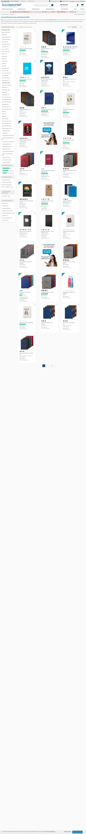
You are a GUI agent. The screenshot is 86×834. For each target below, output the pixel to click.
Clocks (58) (4, 65)
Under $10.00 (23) (6, 179)
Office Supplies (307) (6, 89)
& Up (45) (12, 170)
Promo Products (50, 9)
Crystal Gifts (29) (5, 75)
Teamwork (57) (6, 220)
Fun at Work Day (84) (6, 159)
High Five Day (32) (6, 157)
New (75, 9)
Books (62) (4, 58)
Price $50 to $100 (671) (6, 125)
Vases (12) (4, 113)
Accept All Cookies (77, 832)
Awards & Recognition (7, 9)
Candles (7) (4, 63)
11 (51, 365)
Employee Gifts (35, 9)
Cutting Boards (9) (5, 68)
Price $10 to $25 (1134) (6, 121)
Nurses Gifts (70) (5, 49)
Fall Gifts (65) (5, 133)
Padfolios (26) (4, 92)
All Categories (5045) (5, 29)
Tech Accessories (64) (6, 106)
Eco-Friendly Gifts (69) (6, 73)
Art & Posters (64, 9)
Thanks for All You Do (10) (8, 210)
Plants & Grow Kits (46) (6, 101)
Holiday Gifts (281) (6, 130)
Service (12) (5, 215)
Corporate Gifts (22, 9)
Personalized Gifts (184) (6, 99)
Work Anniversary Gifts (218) (8, 141)
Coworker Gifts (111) (6, 44)
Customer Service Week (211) (8, 135)
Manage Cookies (67, 831)
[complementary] (43, 12)
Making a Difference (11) (7, 217)
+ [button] (1, 27)
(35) (11, 168)
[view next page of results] (54, 365)
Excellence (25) (6, 205)
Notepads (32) (4, 87)
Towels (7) (4, 111)
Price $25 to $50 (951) (6, 123)
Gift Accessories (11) (6, 77)
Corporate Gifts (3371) (5, 32)
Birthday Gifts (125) (6, 148)
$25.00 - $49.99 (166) (7, 184)
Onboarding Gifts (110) (6, 146)
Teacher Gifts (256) (5, 51)
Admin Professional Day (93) (8, 151)
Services (82, 9)
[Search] (52, 5)
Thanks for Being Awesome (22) (9, 213)
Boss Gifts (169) (5, 41)
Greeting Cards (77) (6, 80)
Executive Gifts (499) (6, 39)
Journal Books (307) (6, 82)
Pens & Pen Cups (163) (6, 97)
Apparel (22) (4, 34)
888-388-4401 (64, 4)
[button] (5, 1)
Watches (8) (4, 116)
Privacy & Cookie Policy (50, 831)
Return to (79, 14)
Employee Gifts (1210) (6, 37)
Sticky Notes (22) (5, 104)
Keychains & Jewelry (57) (7, 85)
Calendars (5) (4, 61)
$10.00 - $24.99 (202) (7, 182)
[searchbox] (43, 5)
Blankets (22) (4, 56)
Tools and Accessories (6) (7, 109)
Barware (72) (4, 53)
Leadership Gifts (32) (7, 208)
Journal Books (25, 27)
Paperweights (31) (5, 94)
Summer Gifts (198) (6, 162)
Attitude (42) (5, 203)
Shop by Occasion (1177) (6, 128)
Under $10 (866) (5, 118)
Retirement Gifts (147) (6, 144)
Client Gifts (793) (5, 46)
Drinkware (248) (5, 70)
